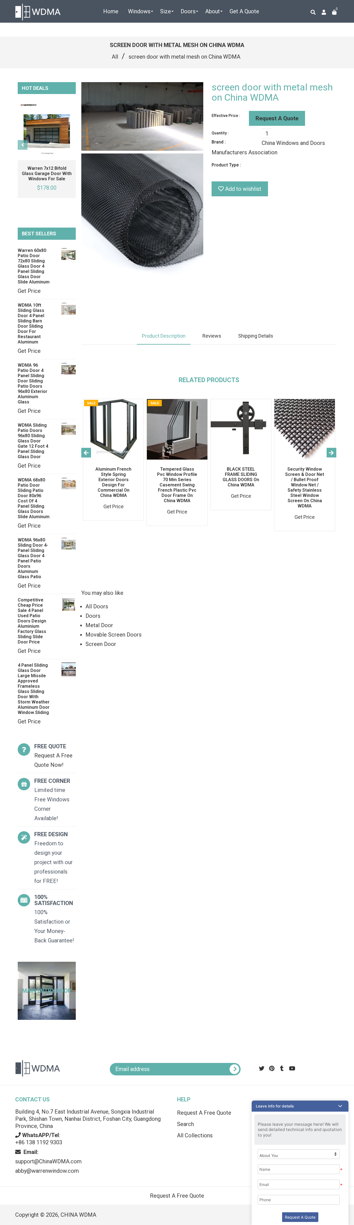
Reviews (211, 336)
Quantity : (220, 133)
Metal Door (99, 625)
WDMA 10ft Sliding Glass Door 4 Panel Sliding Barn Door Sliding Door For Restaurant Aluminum (31, 324)
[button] (300, 1106)
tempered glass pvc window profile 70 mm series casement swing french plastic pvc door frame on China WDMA (177, 484)
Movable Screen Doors (113, 634)
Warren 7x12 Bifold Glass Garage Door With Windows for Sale (47, 173)
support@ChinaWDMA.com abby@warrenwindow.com (48, 1161)
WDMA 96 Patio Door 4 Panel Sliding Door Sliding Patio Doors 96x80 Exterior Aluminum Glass (32, 384)
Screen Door (100, 644)
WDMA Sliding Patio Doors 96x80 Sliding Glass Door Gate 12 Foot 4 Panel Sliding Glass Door (33, 441)
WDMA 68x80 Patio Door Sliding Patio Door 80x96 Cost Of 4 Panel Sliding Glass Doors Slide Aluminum (34, 498)
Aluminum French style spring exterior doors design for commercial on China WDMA (113, 482)
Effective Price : (226, 115)
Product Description (164, 336)
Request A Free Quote (177, 1195)
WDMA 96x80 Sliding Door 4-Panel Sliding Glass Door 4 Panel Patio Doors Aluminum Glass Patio (33, 558)
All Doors (96, 606)
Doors (92, 615)
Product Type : (226, 165)
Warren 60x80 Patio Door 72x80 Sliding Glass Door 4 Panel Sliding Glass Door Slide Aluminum (34, 266)
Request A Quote (277, 118)
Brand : (219, 142)
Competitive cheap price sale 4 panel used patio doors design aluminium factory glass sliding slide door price (32, 621)
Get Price (29, 291)
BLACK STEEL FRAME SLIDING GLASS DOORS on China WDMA (241, 477)
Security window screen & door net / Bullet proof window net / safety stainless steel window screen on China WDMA (304, 487)
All (115, 56)
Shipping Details (255, 336)
